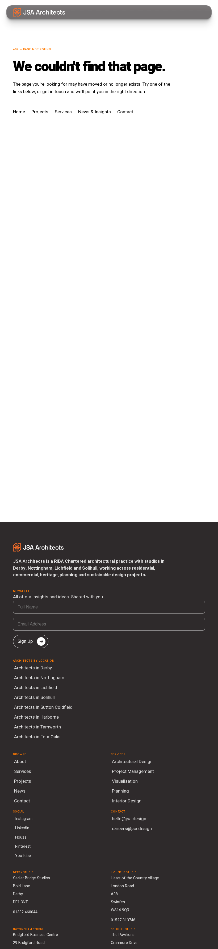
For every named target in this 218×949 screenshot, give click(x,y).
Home (19, 112)
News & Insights (94, 112)
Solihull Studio (123, 929)
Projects (39, 112)
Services (63, 112)
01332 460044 (25, 912)
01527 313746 (123, 920)
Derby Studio (23, 872)
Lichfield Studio (124, 872)
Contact (125, 112)
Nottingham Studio (28, 929)
